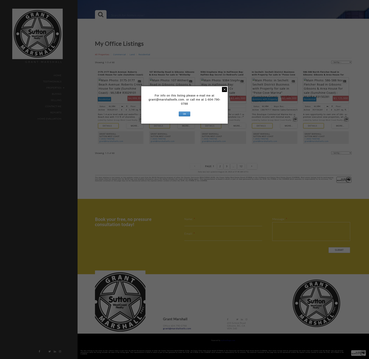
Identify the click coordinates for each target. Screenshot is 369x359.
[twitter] (49, 351)
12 (241, 166)
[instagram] (60, 351)
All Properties (102, 54)
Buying (57, 93)
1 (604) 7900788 (106, 139)
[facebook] (39, 351)
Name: (189, 219)
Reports (56, 112)
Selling (56, 100)
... (233, 166)
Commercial (119, 54)
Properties (54, 87)
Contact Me (53, 106)
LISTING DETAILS (108, 125)
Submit (339, 250)
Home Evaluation (49, 118)
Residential (144, 54)
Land (132, 54)
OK (184, 114)
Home (58, 75)
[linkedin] (55, 351)
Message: (279, 219)
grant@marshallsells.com (111, 141)
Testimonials (52, 81)
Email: (188, 233)
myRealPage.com (228, 340)
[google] (44, 350)
